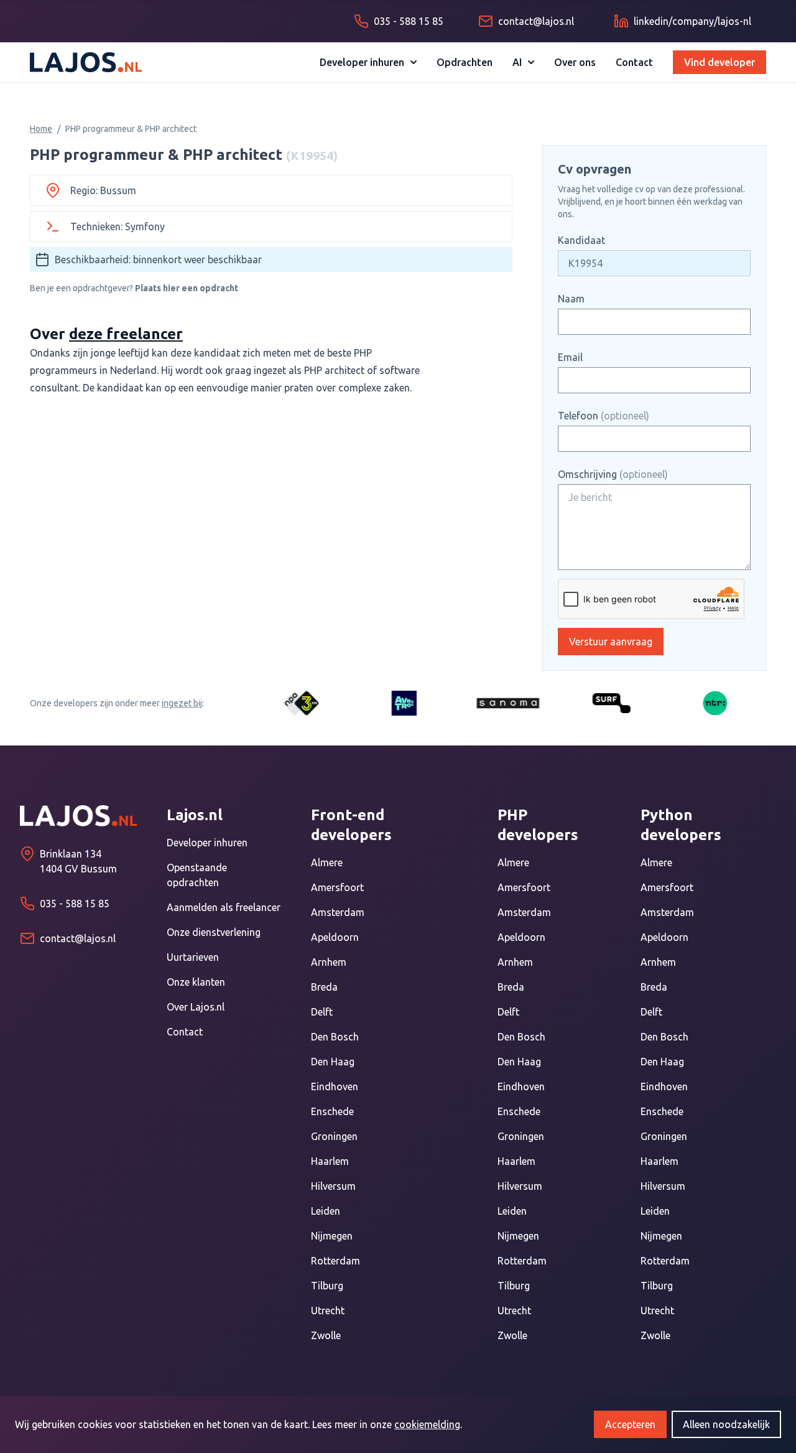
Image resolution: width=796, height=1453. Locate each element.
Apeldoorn (335, 937)
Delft (322, 1011)
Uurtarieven (193, 957)
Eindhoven (334, 1086)
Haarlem (330, 1161)
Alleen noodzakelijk (726, 1424)
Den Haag (332, 1061)
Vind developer (719, 62)
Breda (324, 987)
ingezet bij (182, 703)
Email (570, 357)
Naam (571, 298)
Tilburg (327, 1285)
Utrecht (328, 1310)
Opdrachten (465, 62)
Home (41, 129)
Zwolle (326, 1335)
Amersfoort (337, 887)
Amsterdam (337, 912)
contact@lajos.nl (78, 938)
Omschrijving (613, 474)
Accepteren (630, 1424)
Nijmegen (332, 1235)
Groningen (334, 1136)
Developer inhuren (362, 62)
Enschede (332, 1111)
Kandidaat (581, 240)
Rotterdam (335, 1260)
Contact (634, 62)
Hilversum (333, 1186)
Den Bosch (335, 1036)
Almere (327, 862)
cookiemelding (427, 1424)
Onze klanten (196, 982)
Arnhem (328, 962)
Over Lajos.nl (195, 1006)
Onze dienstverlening (214, 932)
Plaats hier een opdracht (186, 288)
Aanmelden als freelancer (223, 907)
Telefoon (603, 415)
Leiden (325, 1211)
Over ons (575, 62)
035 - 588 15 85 (74, 903)
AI (517, 62)
